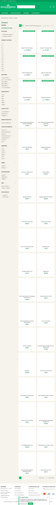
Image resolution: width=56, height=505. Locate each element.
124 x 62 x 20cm (6, 77)
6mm (3, 148)
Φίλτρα (4, 139)
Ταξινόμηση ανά (37, 25)
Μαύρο (4, 165)
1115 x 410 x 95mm (6, 87)
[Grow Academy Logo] (8, 7)
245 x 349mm (5, 81)
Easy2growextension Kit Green (46, 197)
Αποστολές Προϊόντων (33, 492)
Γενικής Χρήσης (6, 111)
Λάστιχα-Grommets (6, 132)
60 (3, 66)
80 (3, 68)
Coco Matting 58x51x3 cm (27, 445)
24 (3, 60)
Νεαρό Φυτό (5, 113)
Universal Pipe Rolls (27, 97)
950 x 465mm (5, 85)
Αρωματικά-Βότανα (7, 122)
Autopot (4, 175)
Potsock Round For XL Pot (46, 296)
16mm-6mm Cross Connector (27, 246)
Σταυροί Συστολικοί (7, 135)
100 (3, 70)
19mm (4, 152)
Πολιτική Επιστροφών (19, 495)
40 (3, 62)
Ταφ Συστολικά (6, 137)
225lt (3, 102)
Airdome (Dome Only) (46, 221)
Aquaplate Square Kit (45, 147)
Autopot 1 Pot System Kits (45, 48)
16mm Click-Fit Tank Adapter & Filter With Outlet (46, 123)
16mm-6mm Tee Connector (46, 370)
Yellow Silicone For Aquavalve (27, 395)
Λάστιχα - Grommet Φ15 (27, 172)
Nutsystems (5, 177)
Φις (3, 141)
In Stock (5, 195)
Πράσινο (4, 167)
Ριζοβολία (5, 115)
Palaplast (4, 179)
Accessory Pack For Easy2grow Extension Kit (46, 421)
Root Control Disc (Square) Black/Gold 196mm (27, 470)
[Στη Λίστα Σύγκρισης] (29, 53)
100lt (3, 100)
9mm (3, 158)
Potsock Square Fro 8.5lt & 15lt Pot (45, 445)
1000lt (3, 104)
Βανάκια (4, 130)
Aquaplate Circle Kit (27, 197)
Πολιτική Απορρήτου (19, 492)
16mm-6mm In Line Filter (27, 221)
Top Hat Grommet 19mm (45, 470)
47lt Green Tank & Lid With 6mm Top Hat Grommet (46, 346)
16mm (4, 150)
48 (3, 64)
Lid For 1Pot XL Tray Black (27, 420)
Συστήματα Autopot (7, 36)
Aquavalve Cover (46, 246)
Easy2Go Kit (46, 271)
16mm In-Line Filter (46, 321)
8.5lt (3, 94)
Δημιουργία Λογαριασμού (34, 495)
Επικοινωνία (31, 488)
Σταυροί (4, 134)
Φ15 (3, 156)
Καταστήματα (18, 490)
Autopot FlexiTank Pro (46, 97)
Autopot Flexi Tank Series (27, 48)
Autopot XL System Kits (46, 72)
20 (3, 58)
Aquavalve (27, 370)
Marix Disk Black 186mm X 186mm (45, 395)
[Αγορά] (27, 53)
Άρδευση (11, 18)
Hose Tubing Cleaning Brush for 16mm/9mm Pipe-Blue (27, 123)
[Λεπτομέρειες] (27, 38)
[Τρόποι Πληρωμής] (49, 494)
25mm (4, 154)
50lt (3, 96)
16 (3, 57)
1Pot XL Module (45, 172)
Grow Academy (18, 488)
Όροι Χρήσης (31, 490)
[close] (48, 497)
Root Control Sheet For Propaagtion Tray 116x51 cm (27, 296)
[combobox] (28, 6)
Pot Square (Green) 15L (27, 271)
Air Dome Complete (27, 346)
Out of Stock (6, 197)
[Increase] (24, 53)
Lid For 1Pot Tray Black (27, 147)
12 (3, 55)
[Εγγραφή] (54, 489)
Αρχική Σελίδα (4, 18)
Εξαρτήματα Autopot (8, 34)
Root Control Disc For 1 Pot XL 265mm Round (27, 321)
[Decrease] (20, 53)
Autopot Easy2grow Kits (27, 72)
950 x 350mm (5, 83)
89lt (3, 98)
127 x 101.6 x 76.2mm (7, 79)
